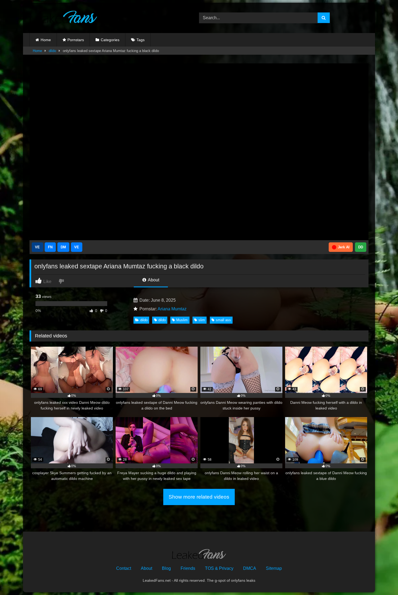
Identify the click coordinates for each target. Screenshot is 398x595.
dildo (52, 51)
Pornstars (75, 40)
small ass (223, 320)
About (153, 280)
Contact (123, 568)
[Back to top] (381, 579)
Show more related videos (199, 497)
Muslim (182, 320)
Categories (110, 40)
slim (201, 320)
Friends (188, 568)
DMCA (249, 568)
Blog (166, 568)
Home (46, 40)
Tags (140, 40)
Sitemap (274, 568)
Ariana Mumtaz (172, 309)
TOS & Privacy (219, 568)
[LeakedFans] (63, 18)
